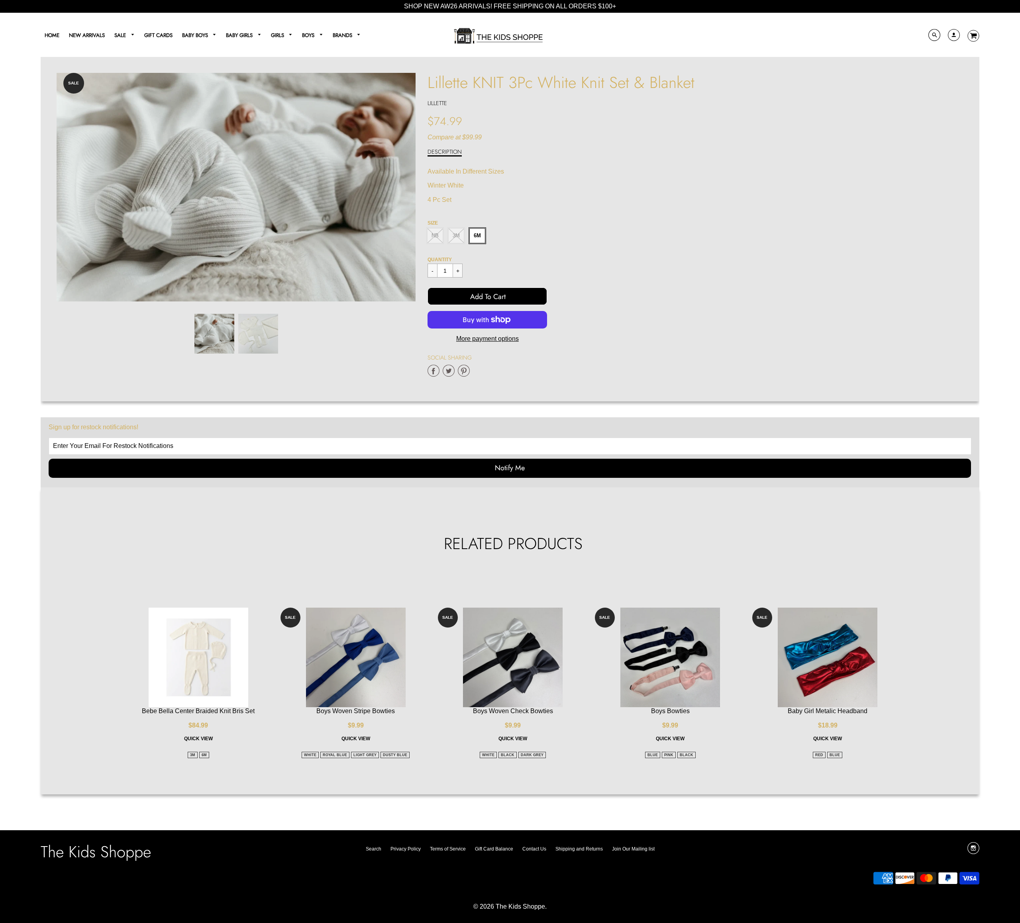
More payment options (487, 338)
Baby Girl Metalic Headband (827, 711)
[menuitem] (52, 35)
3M (456, 236)
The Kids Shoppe (96, 851)
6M (477, 236)
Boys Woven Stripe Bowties (355, 711)
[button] (487, 296)
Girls (278, 35)
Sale (121, 35)
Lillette (437, 103)
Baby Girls (240, 35)
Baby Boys (196, 35)
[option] (236, 187)
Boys (309, 35)
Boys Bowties (670, 711)
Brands (343, 35)
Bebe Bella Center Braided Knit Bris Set (198, 711)
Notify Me (510, 468)
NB (435, 236)
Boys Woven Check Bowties (513, 711)
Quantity (440, 259)
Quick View (198, 738)
